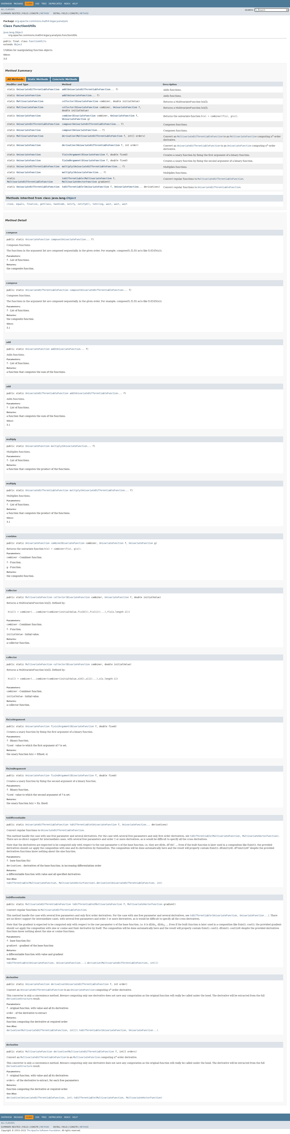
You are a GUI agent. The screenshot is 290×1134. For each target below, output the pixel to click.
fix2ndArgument (71, 160)
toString (97, 204)
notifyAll (84, 204)
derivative (68, 136)
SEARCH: (249, 10)
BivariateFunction (86, 101)
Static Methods (38, 79)
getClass (45, 204)
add (64, 89)
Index (67, 4)
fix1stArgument (71, 154)
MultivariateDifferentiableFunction (99, 136)
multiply (67, 166)
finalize (32, 204)
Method (44, 13)
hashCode (59, 204)
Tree (44, 4)
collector (68, 101)
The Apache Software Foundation (43, 1130)
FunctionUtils (37, 41)
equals (20, 204)
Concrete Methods (65, 79)
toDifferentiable (72, 178)
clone (10, 204)
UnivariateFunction (28, 95)
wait (108, 204)
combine (66, 115)
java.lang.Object (13, 32)
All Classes (8, 9)
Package (18, 4)
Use (37, 4)
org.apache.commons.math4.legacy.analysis (41, 21)
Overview (6, 4)
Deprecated (55, 4)
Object (18, 44)
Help (75, 4)
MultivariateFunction (29, 101)
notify (71, 204)
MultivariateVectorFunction (79, 181)
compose (66, 124)
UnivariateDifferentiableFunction (37, 89)
